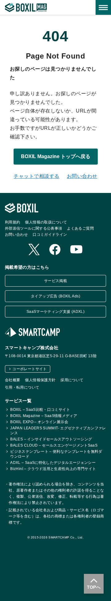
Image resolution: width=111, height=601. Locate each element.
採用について (71, 380)
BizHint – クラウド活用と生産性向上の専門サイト (53, 469)
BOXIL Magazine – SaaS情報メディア (43, 416)
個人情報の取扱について (46, 222)
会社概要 (12, 380)
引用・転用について (22, 387)
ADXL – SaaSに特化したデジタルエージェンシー (53, 462)
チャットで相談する (36, 176)
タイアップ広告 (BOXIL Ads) (55, 296)
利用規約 (12, 222)
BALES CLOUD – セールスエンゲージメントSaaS (53, 445)
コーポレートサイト (29, 369)
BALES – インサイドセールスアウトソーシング (51, 439)
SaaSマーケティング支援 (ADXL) (55, 311)
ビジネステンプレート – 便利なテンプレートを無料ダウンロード (56, 454)
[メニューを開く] (103, 7)
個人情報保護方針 (40, 380)
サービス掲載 (55, 281)
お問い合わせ (82, 176)
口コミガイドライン (50, 234)
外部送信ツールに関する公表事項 (33, 228)
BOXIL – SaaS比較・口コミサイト (40, 409)
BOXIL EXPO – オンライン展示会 (39, 422)
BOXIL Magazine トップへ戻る (55, 156)
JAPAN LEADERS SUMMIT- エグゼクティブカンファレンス (58, 430)
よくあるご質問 (80, 228)
